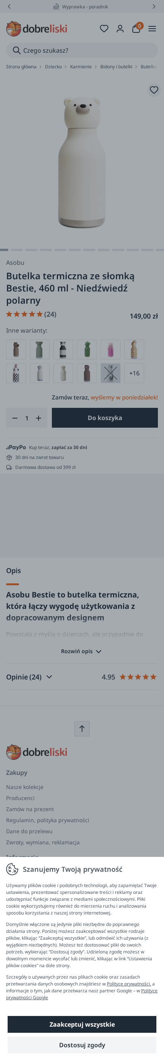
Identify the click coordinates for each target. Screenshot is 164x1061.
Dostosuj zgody (82, 1045)
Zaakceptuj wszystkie (82, 1024)
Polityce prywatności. (129, 983)
